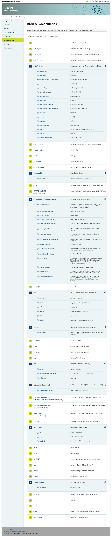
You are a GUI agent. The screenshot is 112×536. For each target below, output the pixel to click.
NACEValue (43, 258)
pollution (42, 100)
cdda (35, 156)
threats (41, 129)
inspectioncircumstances (47, 373)
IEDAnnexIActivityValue (47, 249)
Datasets (7, 25)
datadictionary (39, 167)
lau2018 (36, 459)
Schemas (7, 36)
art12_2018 (38, 54)
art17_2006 (38, 60)
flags (41, 302)
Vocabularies (9, 40)
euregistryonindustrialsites (44, 199)
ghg (35, 346)
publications (38, 482)
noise (35, 476)
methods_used (44, 96)
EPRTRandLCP (39, 191)
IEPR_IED (37, 413)
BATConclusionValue (46, 219)
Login (90, 1)
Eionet (13, 17)
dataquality (38, 173)
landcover (37, 427)
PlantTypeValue (44, 267)
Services (7, 44)
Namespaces (8, 48)
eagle (41, 437)
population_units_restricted (48, 108)
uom (35, 506)
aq (34, 43)
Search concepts (53, 36)
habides (36, 352)
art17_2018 (38, 144)
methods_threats (45, 92)
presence (42, 113)
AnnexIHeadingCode (46, 390)
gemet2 (36, 341)
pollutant (42, 378)
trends (41, 133)
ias (34, 358)
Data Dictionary (20, 17)
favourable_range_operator (48, 80)
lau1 (35, 448)
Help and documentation (12, 21)
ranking (42, 121)
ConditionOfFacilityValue (47, 223)
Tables (6, 28)
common (37, 162)
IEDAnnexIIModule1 (41, 385)
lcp (34, 465)
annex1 (41, 369)
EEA (13, 1)
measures (42, 84)
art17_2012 (38, 66)
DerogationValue (45, 234)
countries (42, 332)
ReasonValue (43, 271)
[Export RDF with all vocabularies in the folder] (105, 66)
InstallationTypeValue (46, 254)
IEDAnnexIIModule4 (41, 405)
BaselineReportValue (46, 211)
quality (41, 117)
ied (34, 364)
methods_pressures (46, 88)
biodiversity (38, 150)
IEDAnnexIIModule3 (41, 397)
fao (34, 293)
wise (35, 512)
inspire (36, 422)
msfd (35, 471)
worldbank (37, 517)
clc (40, 433)
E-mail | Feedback (10, 529)
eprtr (35, 185)
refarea (41, 311)
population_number (46, 104)
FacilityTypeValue (45, 244)
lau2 (35, 453)
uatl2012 (42, 441)
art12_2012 (38, 49)
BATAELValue (44, 215)
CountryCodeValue (45, 229)
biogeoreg (42, 75)
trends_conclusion (45, 137)
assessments (43, 71)
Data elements (9, 32)
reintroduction (44, 125)
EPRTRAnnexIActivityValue (48, 239)
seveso (36, 494)
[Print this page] (94, 1)
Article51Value (44, 205)
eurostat (36, 287)
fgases (36, 327)
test (35, 500)
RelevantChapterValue (46, 276)
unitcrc (41, 320)
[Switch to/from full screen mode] (97, 1)
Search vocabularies (36, 36)
